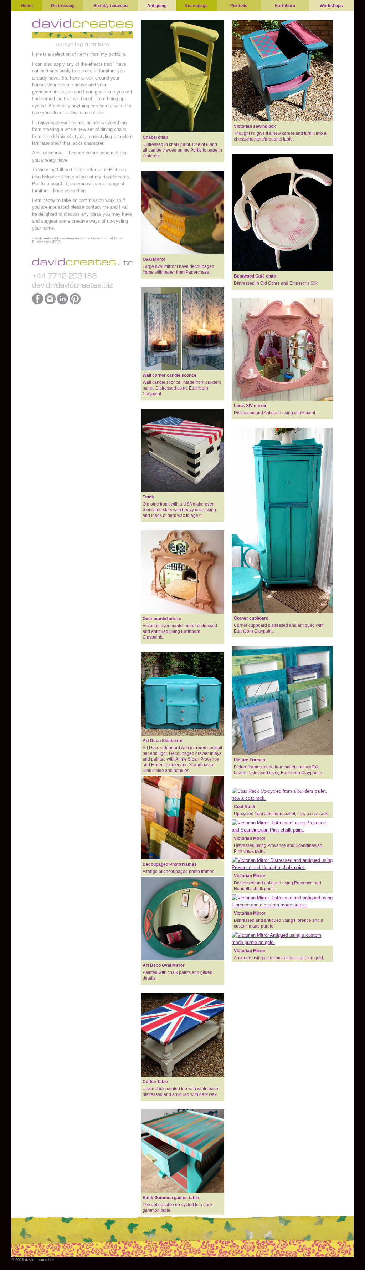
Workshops (331, 5)
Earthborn (285, 5)
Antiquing (156, 5)
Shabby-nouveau (110, 5)
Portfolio (238, 5)
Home (27, 5)
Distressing (62, 5)
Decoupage (196, 5)
